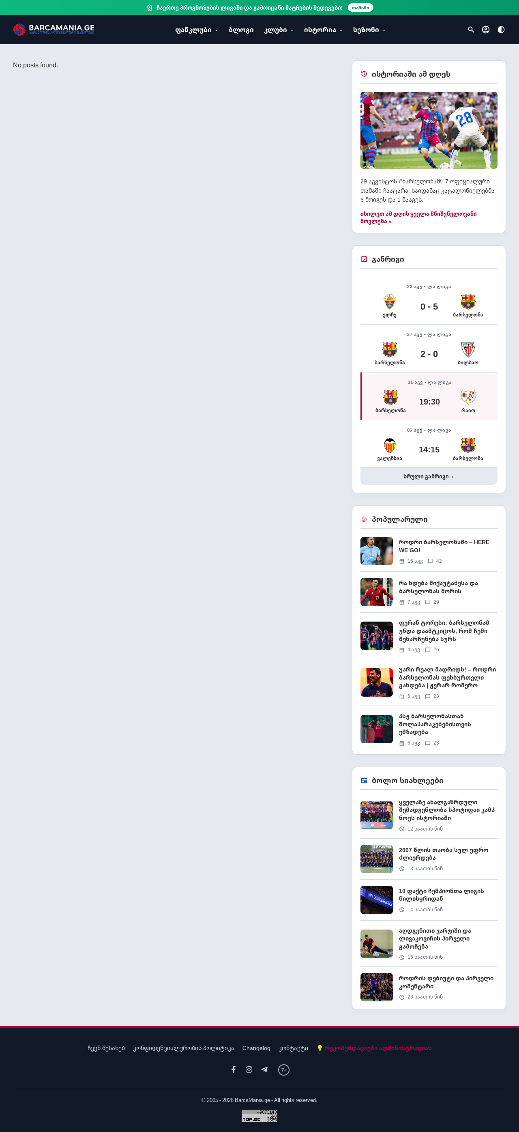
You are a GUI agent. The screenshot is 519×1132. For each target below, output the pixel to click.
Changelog (256, 1048)
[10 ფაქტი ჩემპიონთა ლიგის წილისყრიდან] (429, 903)
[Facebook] (233, 1070)
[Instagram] (249, 1070)
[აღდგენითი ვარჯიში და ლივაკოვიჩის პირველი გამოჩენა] (429, 947)
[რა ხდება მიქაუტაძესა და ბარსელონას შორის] (429, 595)
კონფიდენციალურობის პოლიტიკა (183, 1048)
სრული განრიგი (429, 476)
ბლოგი (241, 29)
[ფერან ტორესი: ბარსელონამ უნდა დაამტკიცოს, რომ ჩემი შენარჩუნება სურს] (429, 639)
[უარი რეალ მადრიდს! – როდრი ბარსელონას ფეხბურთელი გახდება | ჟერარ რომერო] (429, 685)
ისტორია (320, 29)
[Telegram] (264, 1070)
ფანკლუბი (193, 29)
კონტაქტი (293, 1048)
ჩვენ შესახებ (106, 1048)
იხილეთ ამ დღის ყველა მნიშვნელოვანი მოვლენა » (418, 217)
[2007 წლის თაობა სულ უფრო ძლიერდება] (429, 862)
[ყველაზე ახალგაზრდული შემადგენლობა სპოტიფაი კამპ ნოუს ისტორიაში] (429, 818)
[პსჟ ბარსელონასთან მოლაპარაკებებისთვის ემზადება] (429, 729)
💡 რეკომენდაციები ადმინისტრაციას (374, 1048)
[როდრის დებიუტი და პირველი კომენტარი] (429, 987)
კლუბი (275, 29)
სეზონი (366, 29)
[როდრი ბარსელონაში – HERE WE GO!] (429, 554)
